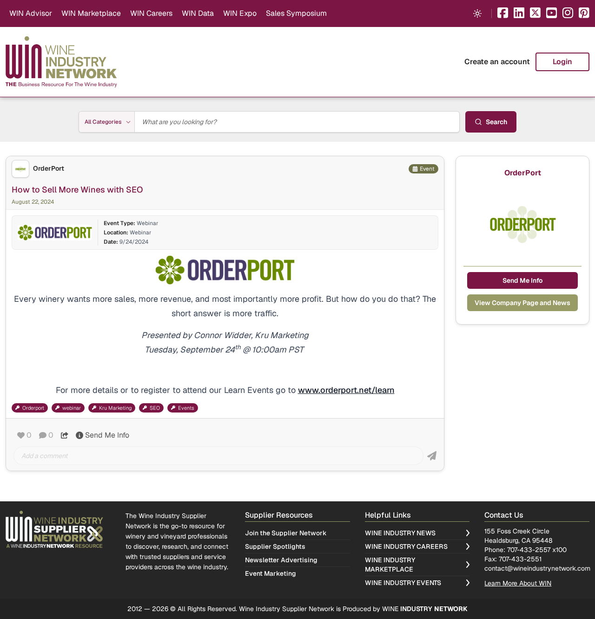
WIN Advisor (30, 13)
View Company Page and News (522, 303)
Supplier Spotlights (275, 546)
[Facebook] (502, 13)
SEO (155, 408)
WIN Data (198, 13)
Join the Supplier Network (286, 533)
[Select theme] (477, 13)
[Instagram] (567, 13)
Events (186, 408)
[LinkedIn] (519, 13)
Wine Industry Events (403, 583)
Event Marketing (270, 573)
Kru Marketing (115, 408)
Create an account (497, 62)
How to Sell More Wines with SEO (77, 189)
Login (562, 62)
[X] (535, 13)
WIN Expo (240, 13)
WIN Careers (151, 13)
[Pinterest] (584, 13)
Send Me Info (107, 435)
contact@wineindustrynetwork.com (537, 568)
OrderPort (48, 169)
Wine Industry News (400, 533)
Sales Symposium (296, 13)
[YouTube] (551, 13)
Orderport (33, 408)
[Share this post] (64, 435)
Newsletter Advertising (281, 560)
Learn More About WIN (517, 583)
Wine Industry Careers (406, 546)
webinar (71, 408)
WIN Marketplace (91, 13)
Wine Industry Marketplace (390, 564)
